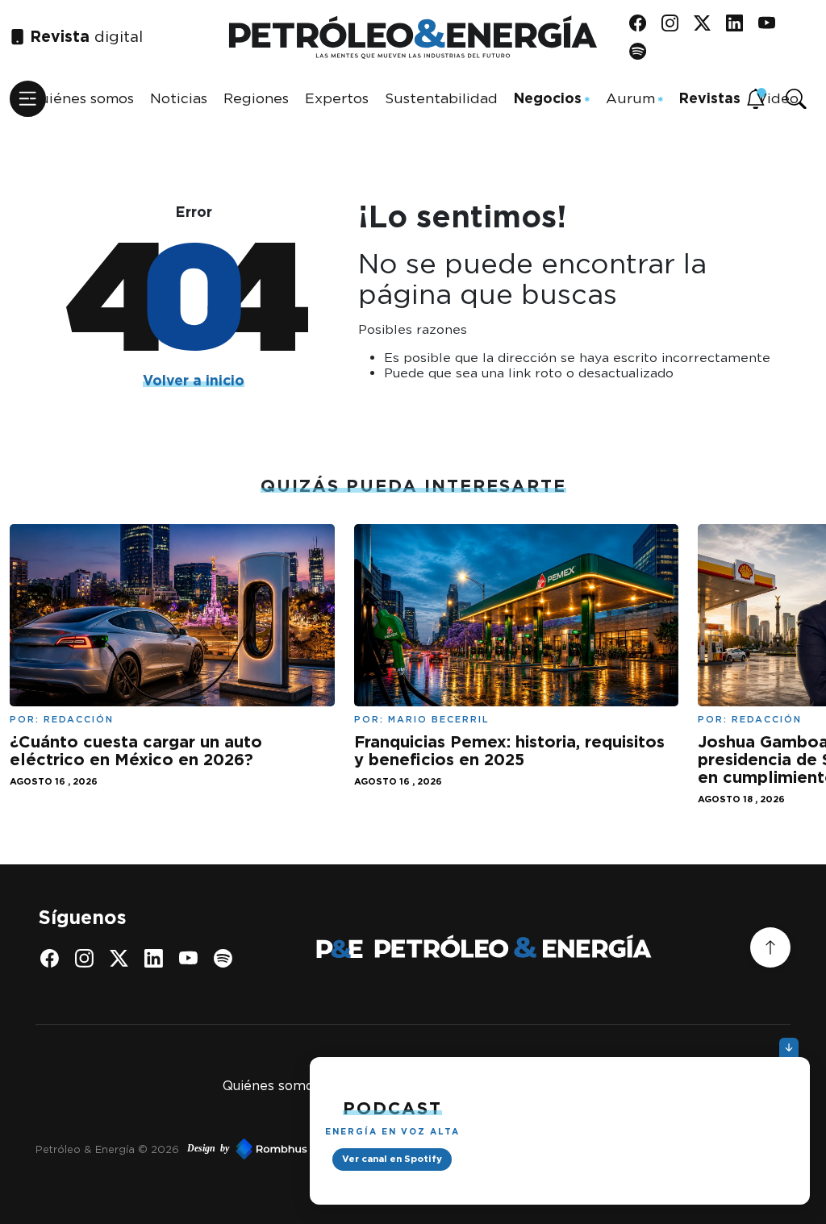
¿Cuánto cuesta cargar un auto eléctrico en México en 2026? (136, 750)
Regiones (256, 98)
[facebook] (643, 23)
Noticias (178, 98)
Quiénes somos (81, 98)
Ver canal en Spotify (392, 1158)
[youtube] (772, 23)
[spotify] (643, 51)
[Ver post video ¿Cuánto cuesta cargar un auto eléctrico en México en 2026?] (172, 613)
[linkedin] (740, 23)
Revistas (709, 98)
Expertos (337, 98)
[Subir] (770, 947)
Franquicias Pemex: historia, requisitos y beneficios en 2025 (509, 750)
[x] (708, 23)
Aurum (630, 98)
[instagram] (675, 23)
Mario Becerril (439, 719)
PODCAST (392, 1108)
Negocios (548, 98)
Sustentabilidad (441, 98)
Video (778, 98)
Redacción (79, 719)
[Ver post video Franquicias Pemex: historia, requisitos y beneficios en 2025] (516, 613)
